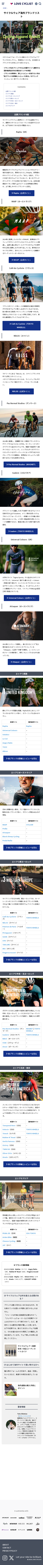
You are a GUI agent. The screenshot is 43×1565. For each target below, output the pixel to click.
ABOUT (6, 1544)
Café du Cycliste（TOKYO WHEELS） (22, 325)
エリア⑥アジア (10, 106)
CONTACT (7, 1547)
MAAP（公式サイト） (22, 260)
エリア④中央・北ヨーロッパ (14, 101)
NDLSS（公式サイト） (21, 391)
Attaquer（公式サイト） (22, 662)
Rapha (5, 726)
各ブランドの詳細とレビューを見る (22, 758)
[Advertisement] (21, 1474)
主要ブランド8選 (11, 91)
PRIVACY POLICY (10, 1551)
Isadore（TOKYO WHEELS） (22, 531)
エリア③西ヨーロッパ (12, 98)
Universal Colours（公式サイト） (22, 598)
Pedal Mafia (7, 840)
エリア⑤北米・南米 (11, 103)
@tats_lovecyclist (24, 1416)
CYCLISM (29, 824)
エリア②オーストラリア (13, 96)
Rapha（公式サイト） (22, 193)
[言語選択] (36, 3)
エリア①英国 (9, 94)
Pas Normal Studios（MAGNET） (22, 464)
